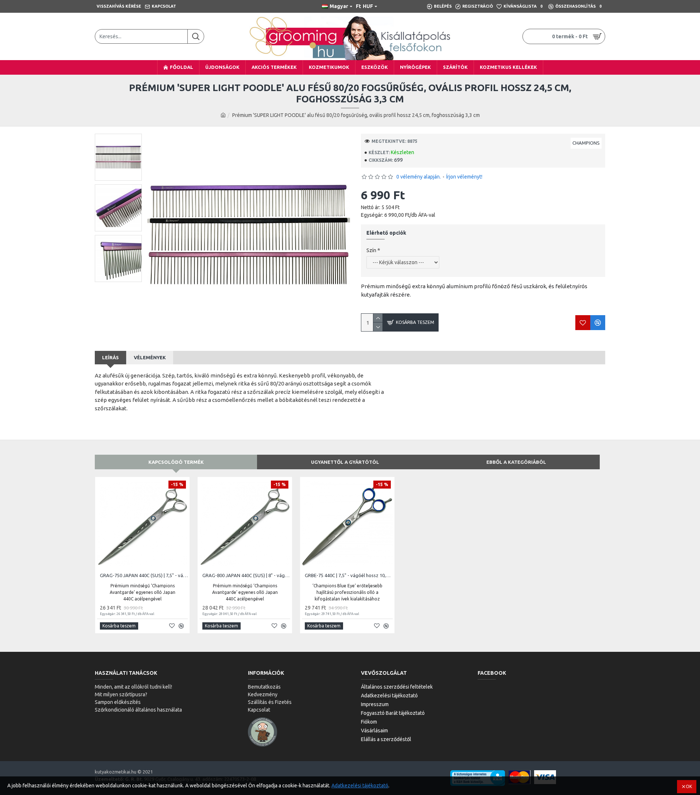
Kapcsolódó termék (176, 462)
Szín (371, 250)
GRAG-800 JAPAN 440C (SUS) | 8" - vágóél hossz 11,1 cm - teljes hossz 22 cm (246, 575)
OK (689, 786)
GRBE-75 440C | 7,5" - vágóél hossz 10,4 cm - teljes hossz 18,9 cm (349, 575)
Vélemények (150, 357)
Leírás (110, 357)
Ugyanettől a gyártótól (345, 462)
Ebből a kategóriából (516, 462)
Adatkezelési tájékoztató (359, 785)
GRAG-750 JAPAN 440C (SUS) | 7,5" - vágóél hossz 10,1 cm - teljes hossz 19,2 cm (144, 575)
